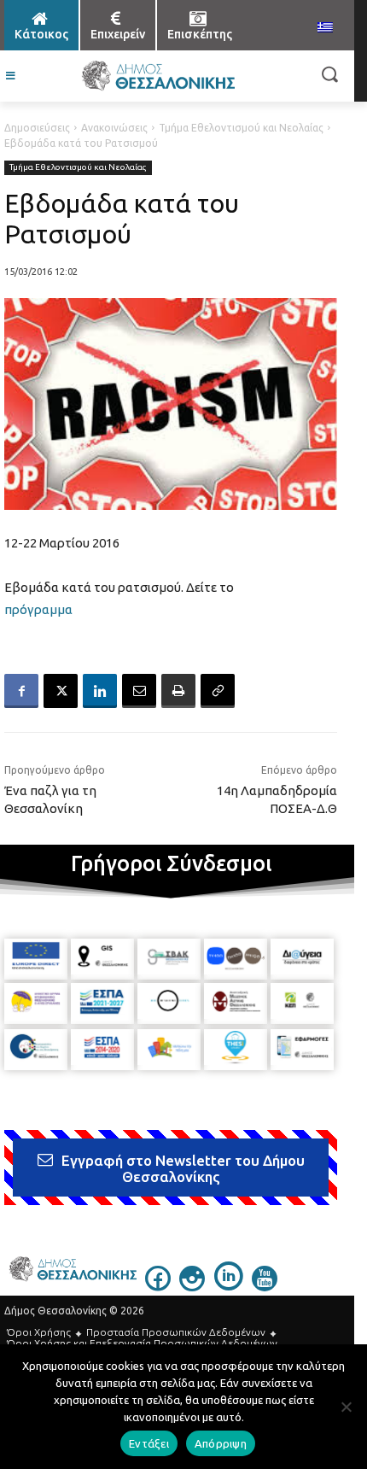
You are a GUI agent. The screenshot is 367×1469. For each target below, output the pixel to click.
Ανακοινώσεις (114, 127)
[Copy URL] (218, 691)
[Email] (139, 691)
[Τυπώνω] (178, 691)
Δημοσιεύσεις (37, 127)
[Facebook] (21, 691)
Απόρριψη (221, 1443)
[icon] (158, 1286)
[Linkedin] (100, 691)
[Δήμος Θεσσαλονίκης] (158, 76)
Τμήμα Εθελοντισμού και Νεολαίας (241, 127)
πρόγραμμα (38, 609)
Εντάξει (149, 1443)
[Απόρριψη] (345, 1406)
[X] (61, 691)
